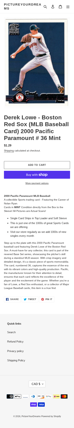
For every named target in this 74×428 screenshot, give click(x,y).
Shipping (9, 150)
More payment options (37, 183)
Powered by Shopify (51, 416)
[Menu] (68, 6)
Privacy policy (15, 351)
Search (11, 332)
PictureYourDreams (22, 6)
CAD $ (36, 384)
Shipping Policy (16, 360)
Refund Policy (15, 341)
